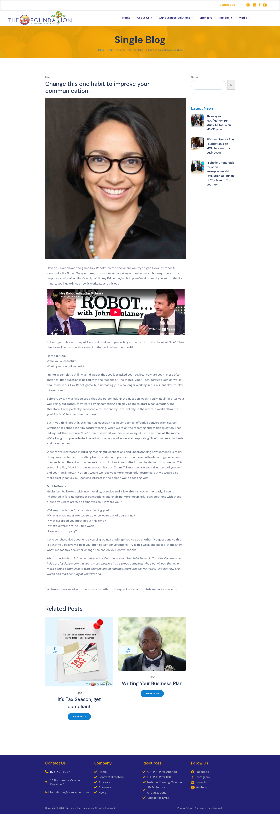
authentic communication (62, 589)
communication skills (96, 589)
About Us (143, 18)
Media (243, 18)
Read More (79, 716)
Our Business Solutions (174, 18)
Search (195, 77)
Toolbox (224, 18)
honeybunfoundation (126, 589)
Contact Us (227, 5)
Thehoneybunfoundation (159, 589)
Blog (110, 50)
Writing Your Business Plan (152, 683)
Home (126, 18)
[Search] (231, 85)
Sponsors (205, 18)
